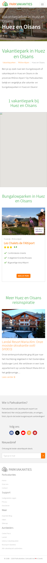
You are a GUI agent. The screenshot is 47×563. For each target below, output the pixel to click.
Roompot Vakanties (9, 545)
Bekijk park (23, 276)
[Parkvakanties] (23, 469)
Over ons (5, 484)
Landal (4, 537)
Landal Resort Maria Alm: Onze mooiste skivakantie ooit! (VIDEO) (22, 345)
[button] (39, 230)
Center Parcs (6, 533)
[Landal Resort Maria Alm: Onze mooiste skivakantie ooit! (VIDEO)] (23, 323)
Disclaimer (5, 505)
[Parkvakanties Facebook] (11, 433)
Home (4, 480)
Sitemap (5, 523)
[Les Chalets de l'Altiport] (23, 221)
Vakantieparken (9, 62)
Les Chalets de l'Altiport (19, 243)
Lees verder (8, 376)
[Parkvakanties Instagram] (29, 433)
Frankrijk (7, 239)
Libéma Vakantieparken (10, 541)
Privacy (4, 502)
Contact (5, 488)
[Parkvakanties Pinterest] (35, 433)
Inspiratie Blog (7, 516)
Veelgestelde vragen (9, 498)
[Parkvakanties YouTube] (23, 433)
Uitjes (4, 519)
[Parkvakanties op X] (17, 433)
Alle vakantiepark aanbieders (12, 548)
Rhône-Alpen (23, 62)
